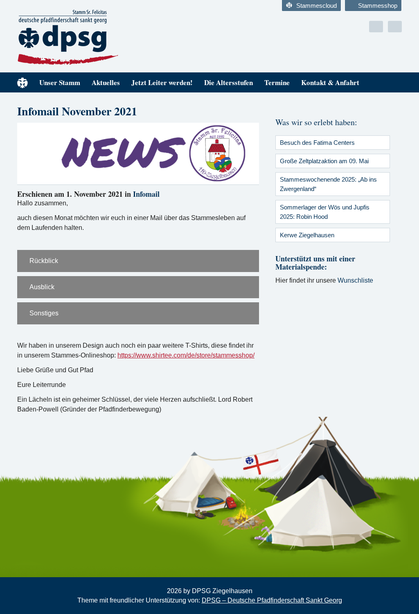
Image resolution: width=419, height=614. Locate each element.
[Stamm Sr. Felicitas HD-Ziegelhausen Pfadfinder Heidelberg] (110, 37)
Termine (277, 82)
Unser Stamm (59, 82)
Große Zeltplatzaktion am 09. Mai (324, 160)
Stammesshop (377, 5)
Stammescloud (316, 5)
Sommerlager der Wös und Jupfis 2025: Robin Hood (324, 212)
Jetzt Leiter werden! (162, 82)
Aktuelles (106, 82)
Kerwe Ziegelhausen (307, 235)
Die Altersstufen (228, 82)
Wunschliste (355, 280)
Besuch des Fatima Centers (317, 142)
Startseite (22, 82)
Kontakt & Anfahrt (330, 82)
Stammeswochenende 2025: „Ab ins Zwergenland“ (328, 184)
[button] (138, 261)
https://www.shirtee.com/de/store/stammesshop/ (186, 355)
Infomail (146, 194)
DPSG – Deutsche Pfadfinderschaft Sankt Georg (272, 600)
